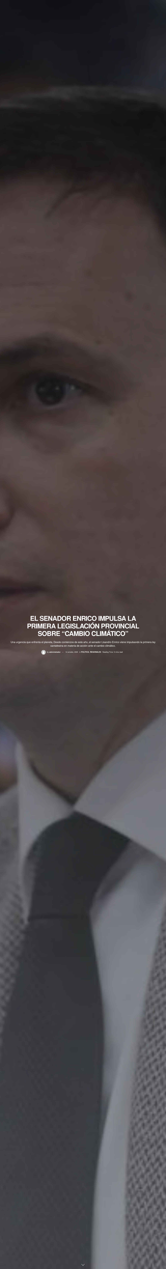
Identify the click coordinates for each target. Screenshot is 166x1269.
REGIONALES (95, 652)
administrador (55, 652)
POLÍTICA (85, 652)
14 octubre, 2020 (71, 652)
